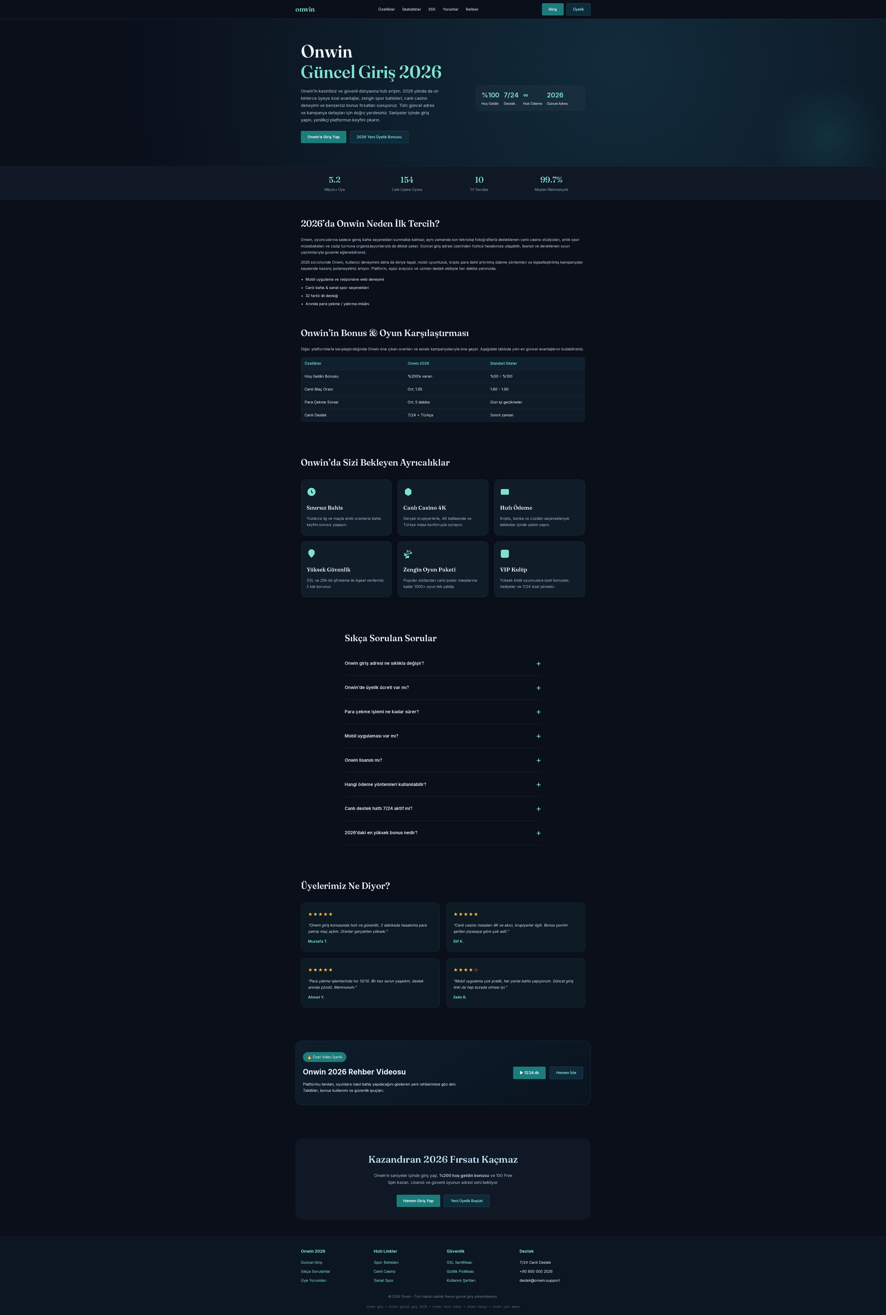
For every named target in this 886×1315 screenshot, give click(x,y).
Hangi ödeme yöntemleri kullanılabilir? (385, 784)
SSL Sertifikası (459, 1262)
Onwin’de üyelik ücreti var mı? (377, 687)
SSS (431, 9)
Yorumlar (450, 9)
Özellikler (386, 9)
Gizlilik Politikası (460, 1271)
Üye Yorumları (313, 1280)
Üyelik (578, 9)
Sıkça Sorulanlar (315, 1271)
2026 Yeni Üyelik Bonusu (379, 137)
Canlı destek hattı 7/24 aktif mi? (378, 808)
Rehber (472, 9)
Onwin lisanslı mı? (363, 760)
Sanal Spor (384, 1280)
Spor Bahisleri (386, 1262)
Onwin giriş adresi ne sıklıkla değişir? (384, 663)
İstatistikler (411, 9)
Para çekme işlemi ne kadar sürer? (382, 711)
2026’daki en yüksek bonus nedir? (381, 832)
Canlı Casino (384, 1271)
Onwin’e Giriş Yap (324, 137)
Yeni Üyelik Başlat (467, 1200)
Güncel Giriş (311, 1262)
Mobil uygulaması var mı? (371, 736)
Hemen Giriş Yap (418, 1200)
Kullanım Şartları (461, 1280)
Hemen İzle (566, 1072)
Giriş (553, 9)
